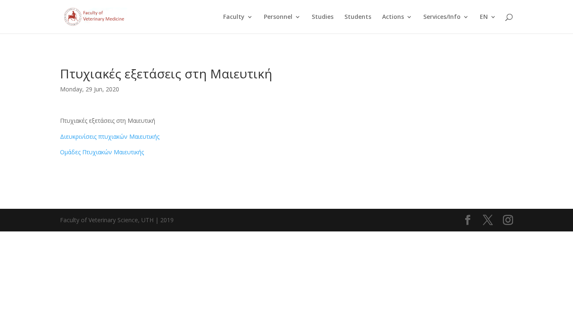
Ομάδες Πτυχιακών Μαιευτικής (102, 152)
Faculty (234, 17)
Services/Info (442, 17)
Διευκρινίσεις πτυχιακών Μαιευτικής (109, 136)
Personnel (278, 17)
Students (357, 17)
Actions (393, 17)
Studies (322, 17)
